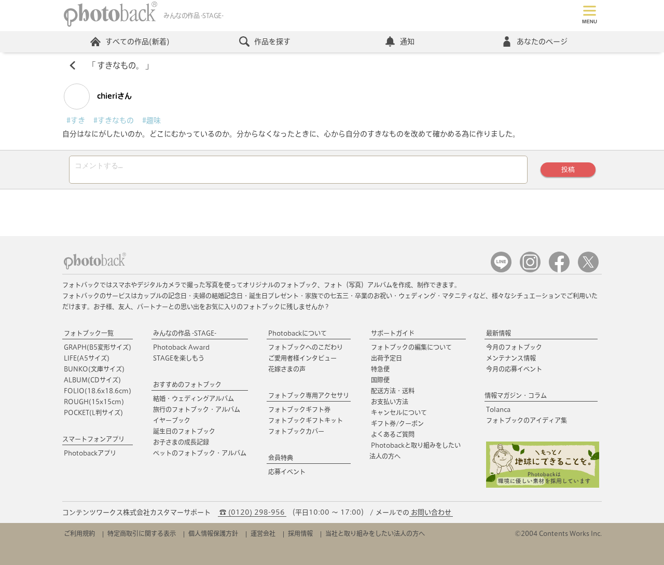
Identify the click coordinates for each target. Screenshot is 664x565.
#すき (75, 120)
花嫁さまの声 (287, 369)
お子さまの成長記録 (181, 442)
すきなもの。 (120, 65)
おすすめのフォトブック (187, 384)
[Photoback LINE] (501, 270)
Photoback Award (181, 347)
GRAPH (97, 347)
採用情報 (300, 533)
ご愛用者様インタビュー (302, 358)
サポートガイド (392, 333)
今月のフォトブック (514, 347)
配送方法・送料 (392, 391)
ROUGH (94, 401)
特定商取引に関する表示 (141, 533)
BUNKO (94, 369)
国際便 (380, 380)
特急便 (380, 369)
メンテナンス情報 (511, 358)
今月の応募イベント (514, 369)
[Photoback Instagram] (530, 270)
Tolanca (498, 409)
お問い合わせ (431, 512)
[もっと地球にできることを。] (543, 485)
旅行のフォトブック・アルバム (196, 409)
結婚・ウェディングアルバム (193, 398)
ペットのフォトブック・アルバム (199, 453)
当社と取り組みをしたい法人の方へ (375, 533)
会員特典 (280, 457)
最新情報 (498, 333)
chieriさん (113, 96)
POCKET (93, 412)
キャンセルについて (399, 412)
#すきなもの (113, 120)
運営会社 (263, 533)
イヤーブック (171, 420)
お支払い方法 (389, 401)
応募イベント (287, 471)
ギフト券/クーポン (397, 423)
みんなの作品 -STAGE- (184, 333)
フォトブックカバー (296, 431)
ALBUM (92, 380)
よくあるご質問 (392, 434)
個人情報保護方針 (213, 533)
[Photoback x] (588, 270)
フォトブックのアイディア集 (526, 420)
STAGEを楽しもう (178, 358)
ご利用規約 (79, 533)
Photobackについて (297, 333)
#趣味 (151, 120)
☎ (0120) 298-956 (252, 512)
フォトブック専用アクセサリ (308, 395)
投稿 (568, 169)
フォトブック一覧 (89, 333)
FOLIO (97, 391)
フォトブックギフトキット (305, 420)
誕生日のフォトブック (184, 431)
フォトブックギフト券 (299, 409)
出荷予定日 (386, 358)
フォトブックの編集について (411, 347)
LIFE (86, 358)
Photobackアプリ (90, 453)
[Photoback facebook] (559, 270)
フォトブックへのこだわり (305, 347)
